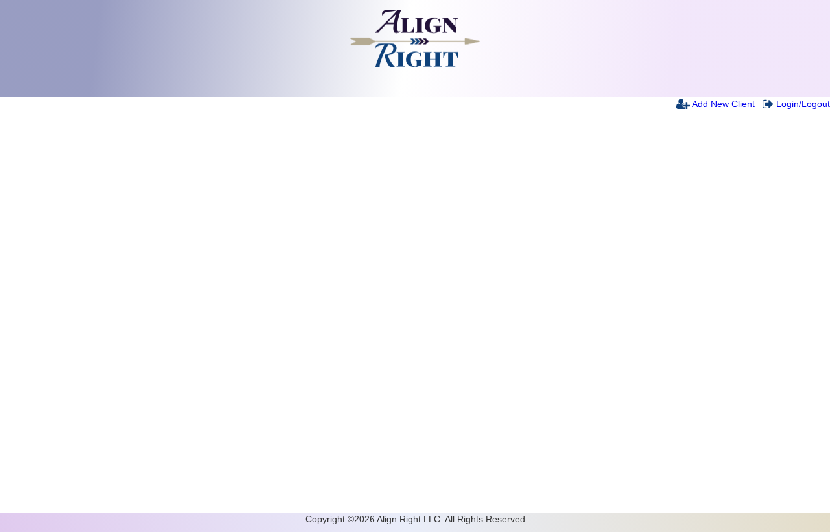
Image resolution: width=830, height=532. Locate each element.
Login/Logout (802, 104)
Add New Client (723, 104)
